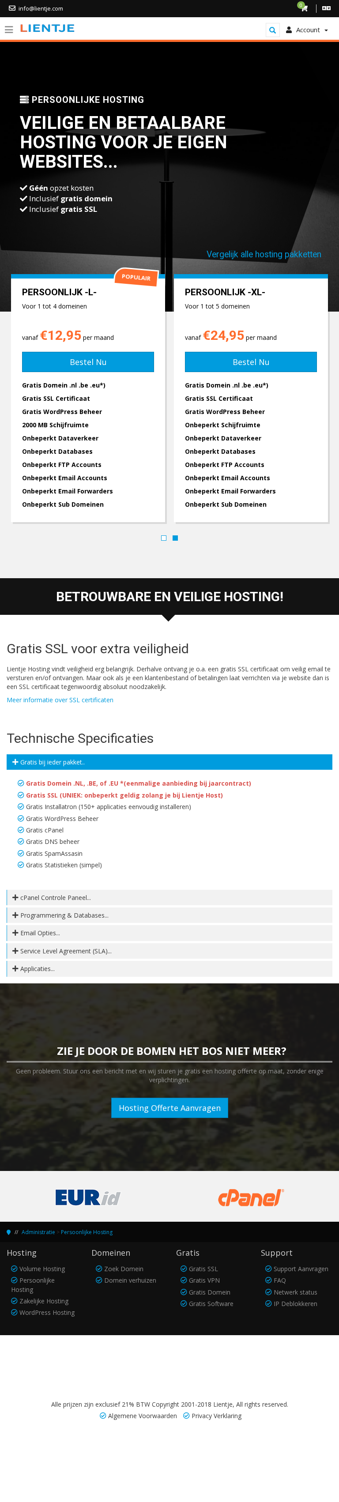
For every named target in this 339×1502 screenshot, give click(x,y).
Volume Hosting (42, 1269)
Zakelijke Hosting (43, 1301)
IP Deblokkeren (295, 1303)
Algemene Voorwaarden (142, 1416)
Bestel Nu (85, 362)
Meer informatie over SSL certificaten (60, 700)
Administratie (38, 1232)
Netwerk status (295, 1292)
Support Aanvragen (301, 1269)
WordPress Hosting (47, 1312)
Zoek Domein (123, 1269)
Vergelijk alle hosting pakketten (264, 254)
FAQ (280, 1280)
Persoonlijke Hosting (87, 1232)
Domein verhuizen (130, 1280)
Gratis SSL (203, 1269)
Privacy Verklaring (216, 1416)
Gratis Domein (209, 1292)
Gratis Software (211, 1303)
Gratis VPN (204, 1280)
